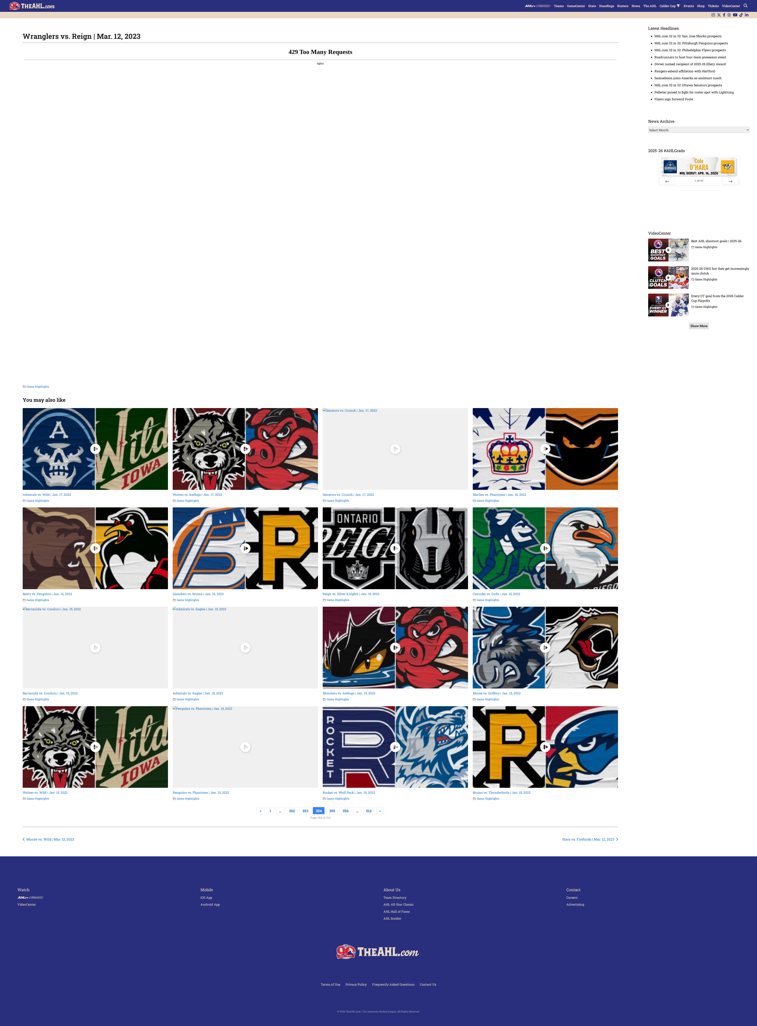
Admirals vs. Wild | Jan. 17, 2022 (47, 494)
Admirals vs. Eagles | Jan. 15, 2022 (198, 693)
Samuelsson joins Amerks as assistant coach (688, 78)
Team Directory (394, 897)
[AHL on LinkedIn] (747, 15)
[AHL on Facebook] (724, 15)
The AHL (649, 6)
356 (346, 810)
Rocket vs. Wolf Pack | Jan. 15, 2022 (349, 792)
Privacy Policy (356, 984)
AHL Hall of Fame (396, 911)
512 (369, 810)
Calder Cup (668, 6)
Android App (210, 904)
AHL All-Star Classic (398, 904)
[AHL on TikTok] (741, 15)
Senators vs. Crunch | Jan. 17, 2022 (348, 494)
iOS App (206, 897)
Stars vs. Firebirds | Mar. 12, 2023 (588, 839)
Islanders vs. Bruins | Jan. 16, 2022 (198, 594)
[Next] (730, 181)
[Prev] (667, 181)
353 (305, 810)
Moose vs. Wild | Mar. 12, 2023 (50, 839)
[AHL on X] (719, 15)
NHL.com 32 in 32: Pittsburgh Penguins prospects (691, 43)
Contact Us (428, 984)
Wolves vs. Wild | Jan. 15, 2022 (45, 792)
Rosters (622, 6)
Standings (606, 6)
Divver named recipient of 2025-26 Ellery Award (690, 64)
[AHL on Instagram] (713, 15)
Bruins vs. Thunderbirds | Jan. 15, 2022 (501, 792)
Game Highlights (38, 386)
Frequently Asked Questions (393, 984)
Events (689, 6)
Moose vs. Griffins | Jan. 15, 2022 (497, 693)
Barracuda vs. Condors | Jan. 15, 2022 (50, 693)
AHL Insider (392, 918)
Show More (699, 326)
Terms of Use (330, 984)
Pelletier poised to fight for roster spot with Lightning (694, 92)
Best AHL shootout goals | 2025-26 (716, 241)
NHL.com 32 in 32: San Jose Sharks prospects (688, 36)
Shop (701, 6)
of (699, 181)
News (636, 6)
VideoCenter (731, 6)
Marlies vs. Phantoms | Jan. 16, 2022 (499, 494)
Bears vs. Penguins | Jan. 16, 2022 (47, 594)
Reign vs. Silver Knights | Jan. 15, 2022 (351, 594)
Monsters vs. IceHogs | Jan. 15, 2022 (349, 693)
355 (332, 810)
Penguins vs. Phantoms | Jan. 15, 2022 (201, 792)
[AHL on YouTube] (735, 15)
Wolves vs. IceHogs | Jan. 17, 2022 (197, 494)
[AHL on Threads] (729, 15)
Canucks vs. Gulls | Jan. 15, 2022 (496, 594)
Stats (592, 6)
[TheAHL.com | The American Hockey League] (32, 6)
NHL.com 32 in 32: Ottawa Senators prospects (688, 85)
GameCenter (576, 6)
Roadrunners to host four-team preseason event (690, 57)
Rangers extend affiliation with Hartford (684, 71)
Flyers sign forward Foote (673, 99)
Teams (559, 6)
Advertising (575, 904)
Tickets (713, 6)
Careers (572, 897)
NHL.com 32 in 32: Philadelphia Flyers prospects (690, 50)
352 (292, 810)
